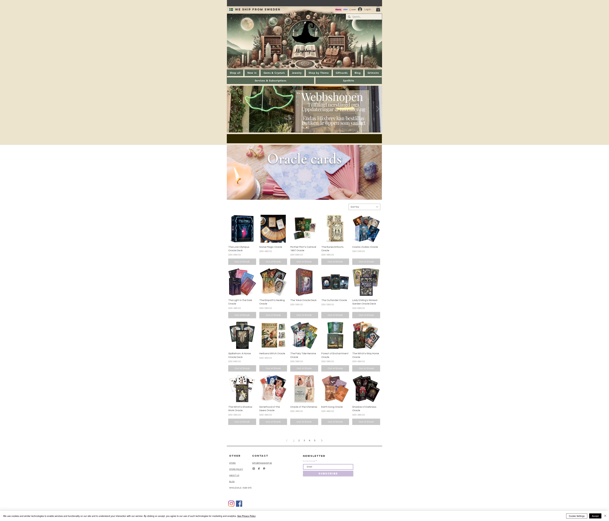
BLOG (232, 482)
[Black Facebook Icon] (258, 468)
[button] (378, 8)
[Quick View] (242, 229)
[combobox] (364, 207)
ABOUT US (234, 475)
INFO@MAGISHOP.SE (262, 463)
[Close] (605, 515)
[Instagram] (231, 504)
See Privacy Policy (246, 516)
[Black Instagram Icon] (253, 468)
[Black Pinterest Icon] (264, 468)
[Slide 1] (303, 127)
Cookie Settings (577, 516)
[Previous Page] (287, 440)
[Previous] (231, 109)
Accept (595, 516)
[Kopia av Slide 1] (306, 127)
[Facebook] (239, 504)
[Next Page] (322, 440)
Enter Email (309, 461)
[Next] (377, 109)
